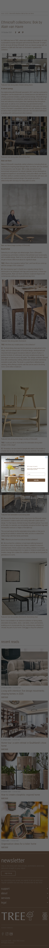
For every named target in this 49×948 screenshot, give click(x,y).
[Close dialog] (46, 457)
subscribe (36, 480)
